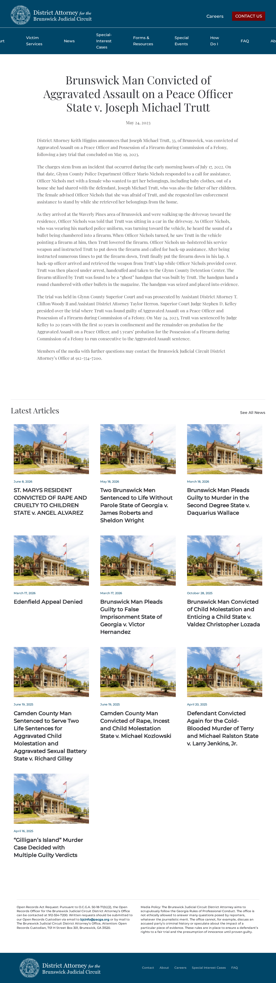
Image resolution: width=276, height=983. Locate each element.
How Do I (214, 40)
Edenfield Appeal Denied (48, 601)
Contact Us (248, 16)
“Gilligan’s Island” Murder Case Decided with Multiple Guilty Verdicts (48, 847)
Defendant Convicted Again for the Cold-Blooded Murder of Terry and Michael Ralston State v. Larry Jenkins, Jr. (222, 728)
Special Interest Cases (209, 968)
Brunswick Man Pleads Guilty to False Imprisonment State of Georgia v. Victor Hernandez (131, 616)
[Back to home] (51, 15)
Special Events (182, 40)
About (164, 968)
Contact (148, 968)
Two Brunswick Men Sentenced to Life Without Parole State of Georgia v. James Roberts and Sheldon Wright (136, 505)
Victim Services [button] (34, 40)
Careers (214, 16)
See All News (252, 412)
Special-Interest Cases (104, 41)
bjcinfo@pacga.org (94, 919)
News (69, 41)
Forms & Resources (143, 40)
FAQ (245, 41)
